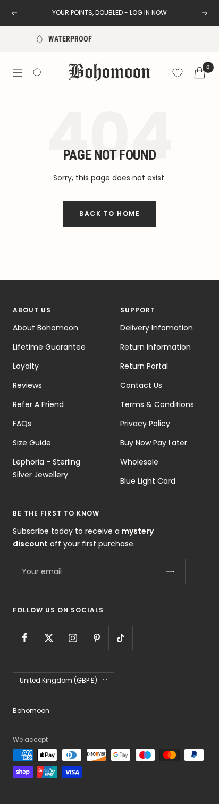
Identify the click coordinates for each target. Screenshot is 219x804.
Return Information (155, 347)
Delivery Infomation (156, 327)
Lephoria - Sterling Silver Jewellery (46, 468)
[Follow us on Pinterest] (96, 638)
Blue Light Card (147, 481)
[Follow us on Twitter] (49, 638)
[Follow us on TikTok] (120, 638)
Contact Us (141, 385)
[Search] (38, 73)
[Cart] (199, 72)
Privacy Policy (145, 423)
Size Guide (32, 442)
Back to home (109, 213)
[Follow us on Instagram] (73, 638)
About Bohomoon (45, 327)
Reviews (27, 385)
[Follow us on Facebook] (25, 638)
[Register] (170, 571)
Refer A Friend (38, 404)
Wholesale (139, 462)
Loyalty (26, 366)
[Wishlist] (177, 73)
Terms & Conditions (157, 404)
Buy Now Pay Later (153, 442)
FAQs (22, 423)
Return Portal (144, 366)
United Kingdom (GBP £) (58, 680)
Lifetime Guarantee (49, 347)
